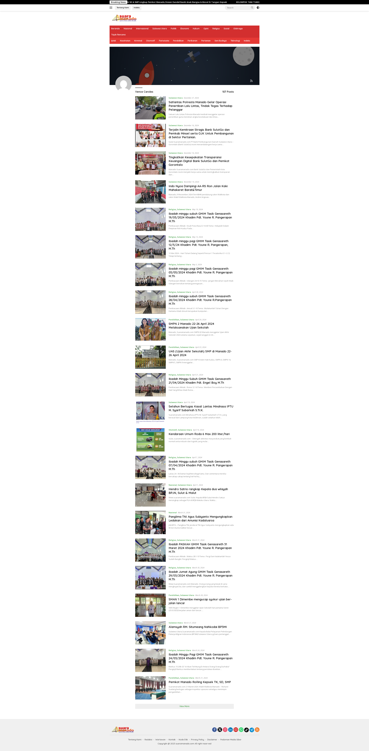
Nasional (128, 28)
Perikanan (192, 40)
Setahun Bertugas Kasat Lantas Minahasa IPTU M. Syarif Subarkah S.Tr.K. (201, 408)
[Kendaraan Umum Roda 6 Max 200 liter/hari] (150, 439)
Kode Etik (183, 739)
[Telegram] (252, 730)
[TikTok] (246, 730)
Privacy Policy (197, 739)
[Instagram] (225, 729)
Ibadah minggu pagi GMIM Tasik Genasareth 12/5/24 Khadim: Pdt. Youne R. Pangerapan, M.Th (198, 244)
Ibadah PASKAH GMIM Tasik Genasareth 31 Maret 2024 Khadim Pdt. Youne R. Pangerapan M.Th (200, 547)
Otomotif (150, 40)
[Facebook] (214, 729)
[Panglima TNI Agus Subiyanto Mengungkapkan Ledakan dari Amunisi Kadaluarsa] (150, 522)
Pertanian (206, 40)
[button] (252, 7)
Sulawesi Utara (160, 28)
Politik (173, 28)
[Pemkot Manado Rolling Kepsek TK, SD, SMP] (150, 687)
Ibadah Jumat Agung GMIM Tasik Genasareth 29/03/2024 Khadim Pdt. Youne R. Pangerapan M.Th (200, 575)
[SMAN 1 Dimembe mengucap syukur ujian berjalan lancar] (150, 605)
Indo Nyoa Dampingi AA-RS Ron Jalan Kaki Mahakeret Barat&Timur (198, 188)
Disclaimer (212, 739)
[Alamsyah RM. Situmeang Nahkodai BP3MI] (150, 632)
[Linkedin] (230, 729)
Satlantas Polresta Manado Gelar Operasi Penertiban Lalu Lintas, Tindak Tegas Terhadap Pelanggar (200, 105)
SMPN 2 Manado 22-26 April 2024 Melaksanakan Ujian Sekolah (191, 325)
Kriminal (138, 40)
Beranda (115, 28)
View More (184, 706)
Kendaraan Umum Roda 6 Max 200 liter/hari (199, 434)
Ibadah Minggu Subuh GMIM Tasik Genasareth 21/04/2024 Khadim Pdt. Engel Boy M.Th (200, 380)
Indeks (137, 7)
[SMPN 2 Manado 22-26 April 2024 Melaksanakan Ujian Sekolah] (150, 329)
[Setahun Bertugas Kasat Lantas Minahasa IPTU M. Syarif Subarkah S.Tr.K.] (150, 412)
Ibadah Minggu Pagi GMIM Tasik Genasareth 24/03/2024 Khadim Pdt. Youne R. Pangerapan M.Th (200, 658)
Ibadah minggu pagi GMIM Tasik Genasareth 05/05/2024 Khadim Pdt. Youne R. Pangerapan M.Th (200, 272)
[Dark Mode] (258, 7)
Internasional (142, 28)
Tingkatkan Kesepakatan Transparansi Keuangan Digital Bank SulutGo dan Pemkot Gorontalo (199, 161)
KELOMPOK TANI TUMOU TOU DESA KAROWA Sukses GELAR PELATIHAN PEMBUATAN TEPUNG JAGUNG (248, 2)
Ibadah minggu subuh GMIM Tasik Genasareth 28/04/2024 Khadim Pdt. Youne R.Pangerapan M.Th (200, 299)
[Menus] (111, 7)
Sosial (226, 28)
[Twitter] (220, 729)
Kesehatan (125, 40)
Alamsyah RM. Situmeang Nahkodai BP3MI (198, 627)
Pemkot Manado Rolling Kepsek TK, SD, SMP (200, 682)
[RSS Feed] (251, 81)
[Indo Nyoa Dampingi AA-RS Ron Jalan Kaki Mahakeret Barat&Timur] (150, 191)
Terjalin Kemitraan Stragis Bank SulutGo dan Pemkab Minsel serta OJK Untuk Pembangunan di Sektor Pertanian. (201, 133)
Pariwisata (164, 40)
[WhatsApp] (241, 729)
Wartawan (160, 739)
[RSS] (257, 729)
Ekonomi (184, 28)
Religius (216, 28)
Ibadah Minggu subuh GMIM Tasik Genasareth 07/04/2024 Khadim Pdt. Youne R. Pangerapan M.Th (200, 465)
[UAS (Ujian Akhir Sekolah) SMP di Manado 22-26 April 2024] (150, 357)
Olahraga (238, 28)
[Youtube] (236, 729)
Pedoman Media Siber (230, 739)
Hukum (196, 28)
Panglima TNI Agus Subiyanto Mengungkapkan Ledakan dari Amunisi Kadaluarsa (200, 518)
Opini (206, 28)
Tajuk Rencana (118, 34)
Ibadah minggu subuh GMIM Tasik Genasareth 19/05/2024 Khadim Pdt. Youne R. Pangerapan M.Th (200, 217)
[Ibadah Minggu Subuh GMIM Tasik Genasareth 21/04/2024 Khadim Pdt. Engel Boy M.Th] (150, 384)
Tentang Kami (123, 7)
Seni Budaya (221, 40)
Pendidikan (178, 40)
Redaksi (148, 739)
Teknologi (235, 40)
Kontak (172, 739)
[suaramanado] (124, 18)
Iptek (113, 40)
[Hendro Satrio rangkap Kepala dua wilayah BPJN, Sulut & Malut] (150, 495)
